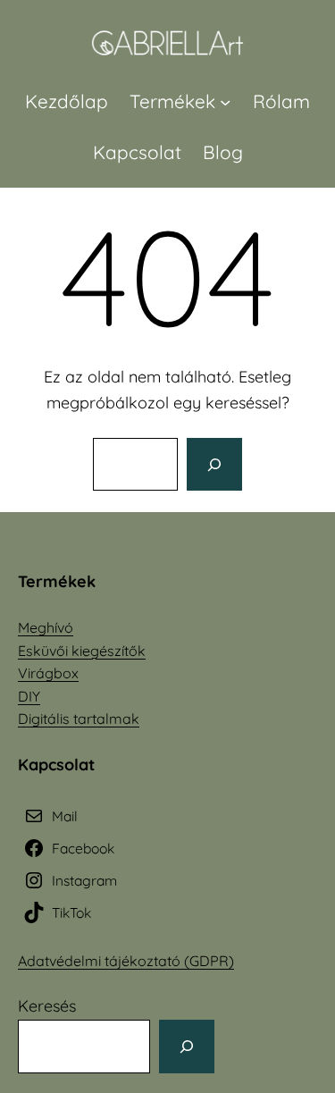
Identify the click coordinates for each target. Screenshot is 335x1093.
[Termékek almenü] (225, 101)
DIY (29, 696)
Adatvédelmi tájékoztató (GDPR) (126, 961)
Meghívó (45, 627)
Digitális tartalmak (78, 718)
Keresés (47, 1006)
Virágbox (48, 673)
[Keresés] (214, 465)
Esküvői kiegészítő (78, 651)
